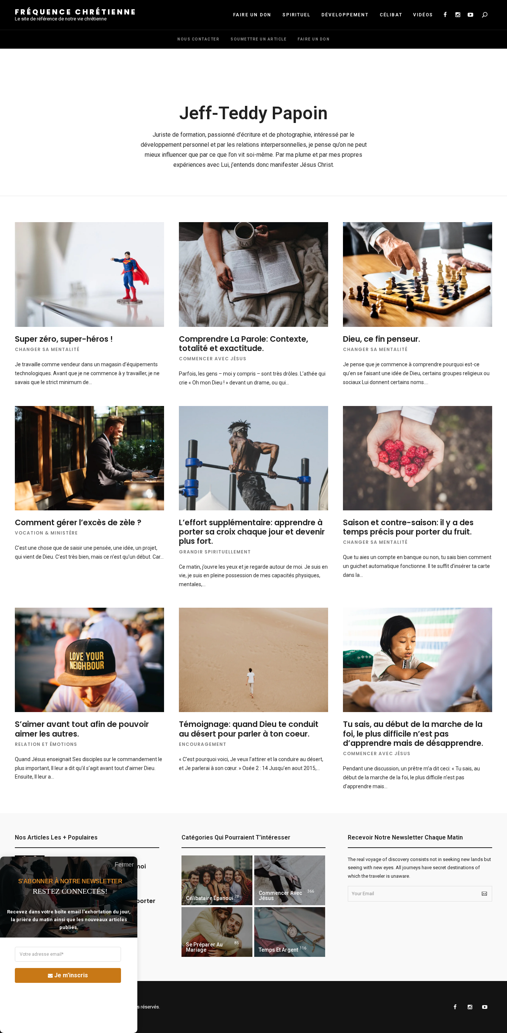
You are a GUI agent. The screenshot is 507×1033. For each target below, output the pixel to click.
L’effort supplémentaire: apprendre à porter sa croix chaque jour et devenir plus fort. (252, 531)
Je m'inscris (71, 975)
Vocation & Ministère (46, 533)
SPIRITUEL (296, 14)
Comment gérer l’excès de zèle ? (78, 522)
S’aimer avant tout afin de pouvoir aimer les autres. (82, 729)
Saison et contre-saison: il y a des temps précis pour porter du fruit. (408, 527)
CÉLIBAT (391, 14)
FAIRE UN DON (252, 14)
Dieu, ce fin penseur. (381, 339)
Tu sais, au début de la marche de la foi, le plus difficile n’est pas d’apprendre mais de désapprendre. (413, 733)
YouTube (470, 15)
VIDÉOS (423, 14)
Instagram (457, 15)
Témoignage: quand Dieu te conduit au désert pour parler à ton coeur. (248, 729)
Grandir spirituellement (215, 552)
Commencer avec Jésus (212, 358)
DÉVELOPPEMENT (344, 14)
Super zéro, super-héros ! (64, 339)
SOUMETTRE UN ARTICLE (258, 39)
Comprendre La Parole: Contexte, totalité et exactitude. (243, 344)
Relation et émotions (46, 744)
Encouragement (202, 744)
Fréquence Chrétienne (76, 12)
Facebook (445, 15)
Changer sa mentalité (47, 349)
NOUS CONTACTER (198, 39)
